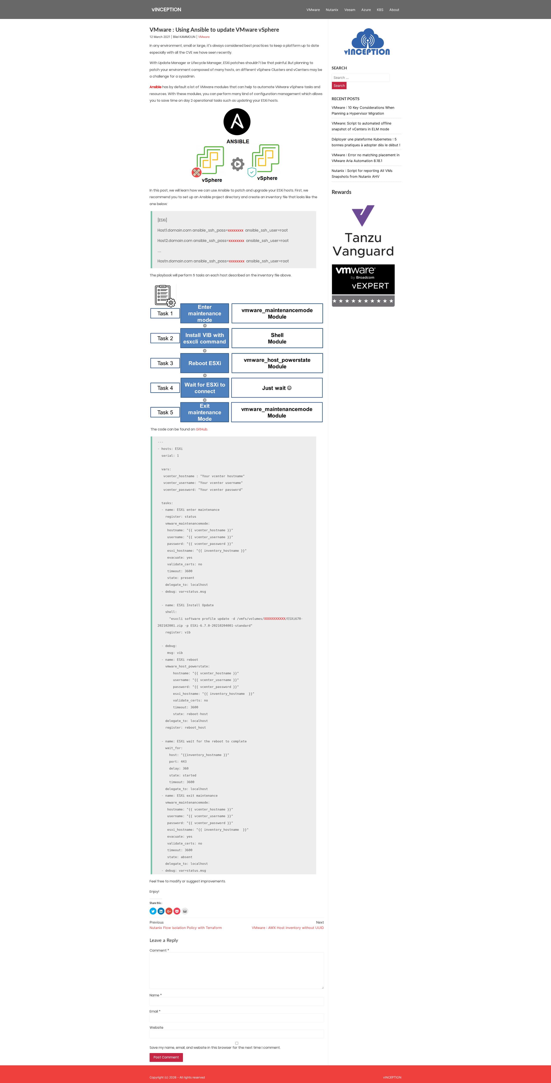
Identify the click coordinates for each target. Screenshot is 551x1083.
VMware (313, 10)
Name (156, 995)
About (394, 10)
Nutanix (332, 10)
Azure (366, 10)
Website (156, 1028)
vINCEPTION (166, 9)
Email (155, 1011)
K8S (380, 10)
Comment (159, 950)
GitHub (201, 429)
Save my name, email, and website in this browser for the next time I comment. (215, 1048)
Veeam (349, 10)
